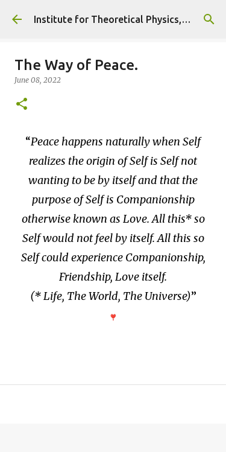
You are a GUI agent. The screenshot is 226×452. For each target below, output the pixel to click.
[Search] (209, 19)
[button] (21, 105)
